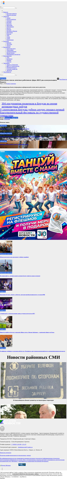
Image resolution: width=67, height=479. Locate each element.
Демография (10, 50)
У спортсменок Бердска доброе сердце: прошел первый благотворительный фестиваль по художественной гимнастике (32, 112)
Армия (8, 18)
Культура (9, 23)
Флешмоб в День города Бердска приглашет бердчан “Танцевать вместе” (21, 136)
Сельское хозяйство (12, 69)
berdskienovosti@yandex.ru (25, 447)
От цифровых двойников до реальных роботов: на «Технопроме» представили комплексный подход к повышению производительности (32, 351)
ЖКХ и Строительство (13, 66)
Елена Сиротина (11, 83)
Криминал (9, 59)
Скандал (9, 61)
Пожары (9, 60)
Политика (6, 41)
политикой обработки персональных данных (25, 474)
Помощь (9, 29)
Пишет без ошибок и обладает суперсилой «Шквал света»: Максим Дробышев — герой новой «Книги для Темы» (27, 332)
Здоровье (9, 21)
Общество (6, 16)
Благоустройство (11, 19)
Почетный (7, 119)
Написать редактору (5, 452)
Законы (9, 45)
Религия (9, 34)
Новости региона (11, 15)
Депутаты (9, 44)
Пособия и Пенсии (12, 31)
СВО (8, 35)
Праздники (10, 32)
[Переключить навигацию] (0, 6)
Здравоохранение (11, 51)
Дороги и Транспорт (12, 64)
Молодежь (9, 25)
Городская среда (11, 48)
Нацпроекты (6, 47)
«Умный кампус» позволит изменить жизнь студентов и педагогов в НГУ (17, 313)
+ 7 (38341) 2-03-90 (16, 444)
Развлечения (10, 40)
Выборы (9, 42)
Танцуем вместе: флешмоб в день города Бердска (14, 128)
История (9, 22)
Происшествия (7, 56)
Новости (5, 12)
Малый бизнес (11, 53)
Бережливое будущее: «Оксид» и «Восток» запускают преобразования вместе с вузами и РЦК (22, 294)
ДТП (8, 57)
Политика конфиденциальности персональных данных (15, 455)
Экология (9, 70)
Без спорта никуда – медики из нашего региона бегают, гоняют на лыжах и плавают (20, 275)
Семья (8, 37)
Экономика (6, 63)
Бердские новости (12, 13)
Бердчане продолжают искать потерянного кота (14, 144)
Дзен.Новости (7, 72)
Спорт (8, 38)
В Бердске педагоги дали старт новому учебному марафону (14, 257)
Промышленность (12, 67)
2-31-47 (24, 444)
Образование (10, 26)
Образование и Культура (13, 54)
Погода (9, 28)
